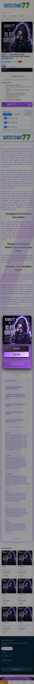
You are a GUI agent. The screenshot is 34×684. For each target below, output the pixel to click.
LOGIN (17, 348)
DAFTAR (16, 354)
